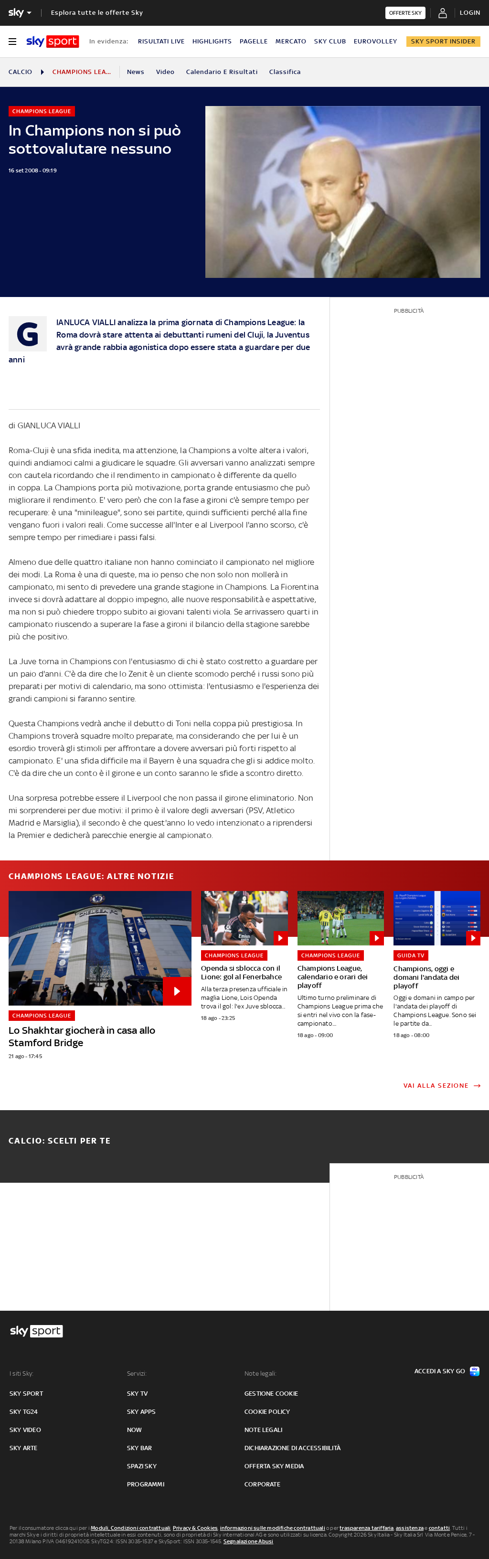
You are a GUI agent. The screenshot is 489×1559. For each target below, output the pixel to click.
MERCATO (291, 41)
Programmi (145, 1484)
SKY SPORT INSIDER (443, 41)
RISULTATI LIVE (161, 41)
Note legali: (260, 1373)
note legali (263, 1429)
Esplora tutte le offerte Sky (97, 12)
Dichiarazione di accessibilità (292, 1448)
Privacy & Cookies (195, 1528)
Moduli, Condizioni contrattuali (130, 1528)
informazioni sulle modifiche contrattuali (272, 1528)
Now (134, 1429)
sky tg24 (24, 1411)
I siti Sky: (21, 1373)
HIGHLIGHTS (212, 41)
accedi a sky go (440, 1371)
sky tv (137, 1393)
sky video (25, 1429)
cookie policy (267, 1411)
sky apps (141, 1411)
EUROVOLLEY (375, 41)
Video (165, 71)
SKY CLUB (330, 41)
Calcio (20, 71)
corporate (262, 1484)
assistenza (410, 1528)
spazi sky (142, 1466)
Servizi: (137, 1373)
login (470, 12)
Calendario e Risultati (222, 71)
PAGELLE (254, 41)
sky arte (24, 1448)
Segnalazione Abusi (248, 1541)
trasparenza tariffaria (366, 1528)
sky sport (26, 1393)
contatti (439, 1528)
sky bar (139, 1448)
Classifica (285, 71)
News (136, 71)
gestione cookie (271, 1393)
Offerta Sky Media (274, 1466)
